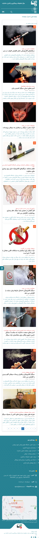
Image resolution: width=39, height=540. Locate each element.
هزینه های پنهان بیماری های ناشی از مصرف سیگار (18, 414)
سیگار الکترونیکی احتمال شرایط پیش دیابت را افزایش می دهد (20, 291)
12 (17, 428)
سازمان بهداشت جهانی (30, 454)
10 (22, 428)
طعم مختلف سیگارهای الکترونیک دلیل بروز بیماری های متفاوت (18, 170)
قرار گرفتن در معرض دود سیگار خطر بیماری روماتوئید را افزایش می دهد (21, 211)
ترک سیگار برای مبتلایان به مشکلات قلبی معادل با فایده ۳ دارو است (18, 252)
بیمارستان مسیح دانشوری (29, 448)
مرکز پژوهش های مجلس (29, 463)
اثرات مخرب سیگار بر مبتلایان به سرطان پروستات (19, 127)
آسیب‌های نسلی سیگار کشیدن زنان (23, 88)
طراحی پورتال (34, 531)
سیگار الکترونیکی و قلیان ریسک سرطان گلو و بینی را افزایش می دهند (18, 375)
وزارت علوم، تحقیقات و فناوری (28, 457)
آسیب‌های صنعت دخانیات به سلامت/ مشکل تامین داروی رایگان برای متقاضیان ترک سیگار (20, 333)
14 (11, 428)
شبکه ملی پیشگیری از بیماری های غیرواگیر (25, 460)
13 (14, 428)
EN (3, 12)
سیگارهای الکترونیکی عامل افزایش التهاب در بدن (19, 51)
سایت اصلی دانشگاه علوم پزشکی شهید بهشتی (24, 445)
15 (8, 428)
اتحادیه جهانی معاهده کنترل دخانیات (26, 451)
